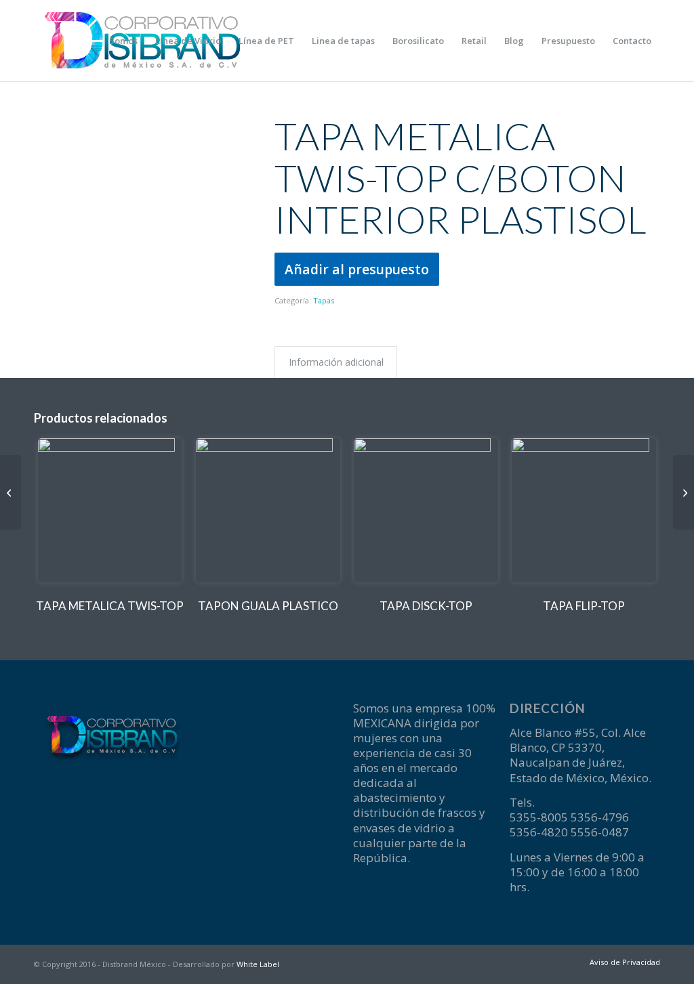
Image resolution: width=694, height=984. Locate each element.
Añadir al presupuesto (357, 269)
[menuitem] (123, 40)
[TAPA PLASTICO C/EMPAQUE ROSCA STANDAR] (683, 492)
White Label (258, 964)
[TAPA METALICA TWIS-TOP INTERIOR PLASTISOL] (10, 492)
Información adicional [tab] (336, 362)
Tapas (323, 300)
